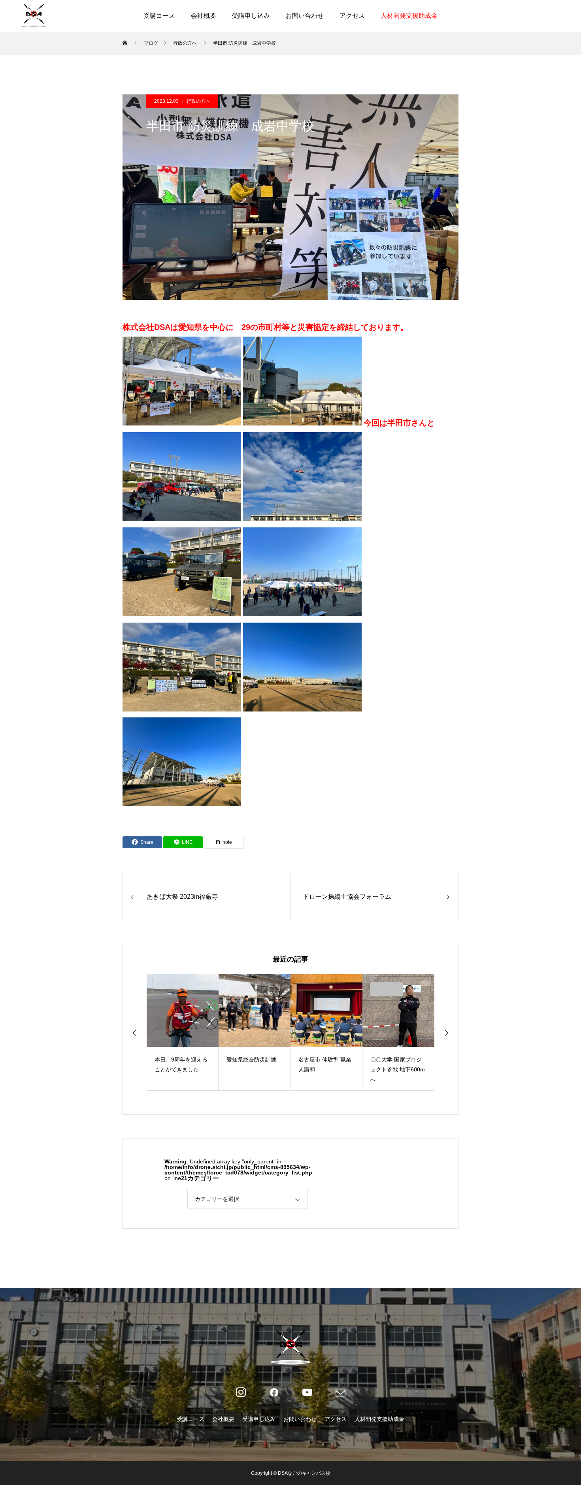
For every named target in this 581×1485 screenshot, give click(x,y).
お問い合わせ (305, 15)
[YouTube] (307, 1392)
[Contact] (340, 1392)
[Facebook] (274, 1392)
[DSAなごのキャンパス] (33, 16)
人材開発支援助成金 (409, 15)
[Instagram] (240, 1392)
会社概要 (203, 15)
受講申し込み (251, 15)
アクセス (352, 15)
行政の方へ (198, 101)
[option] (183, 1032)
